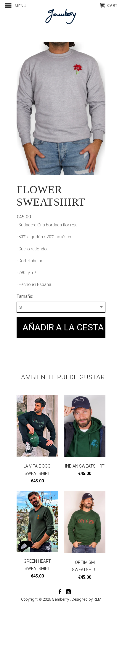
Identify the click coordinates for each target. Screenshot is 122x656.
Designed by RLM (86, 599)
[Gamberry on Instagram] (68, 591)
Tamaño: (25, 296)
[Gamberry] (61, 16)
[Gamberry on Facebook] (59, 591)
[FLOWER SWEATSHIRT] (61, 108)
